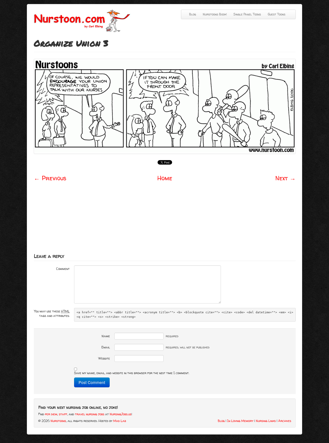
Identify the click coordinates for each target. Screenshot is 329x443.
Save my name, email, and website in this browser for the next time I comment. (131, 373)
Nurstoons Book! (215, 14)
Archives (284, 421)
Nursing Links (266, 421)
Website (104, 358)
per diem (51, 414)
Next (285, 178)
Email (105, 347)
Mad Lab (119, 421)
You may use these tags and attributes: (52, 313)
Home (164, 178)
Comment (63, 269)
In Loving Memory (240, 421)
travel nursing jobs (89, 414)
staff (63, 414)
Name (106, 336)
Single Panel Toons (247, 14)
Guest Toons (276, 14)
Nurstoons (58, 421)
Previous (50, 178)
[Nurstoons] (83, 20)
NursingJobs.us (120, 414)
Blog (192, 14)
